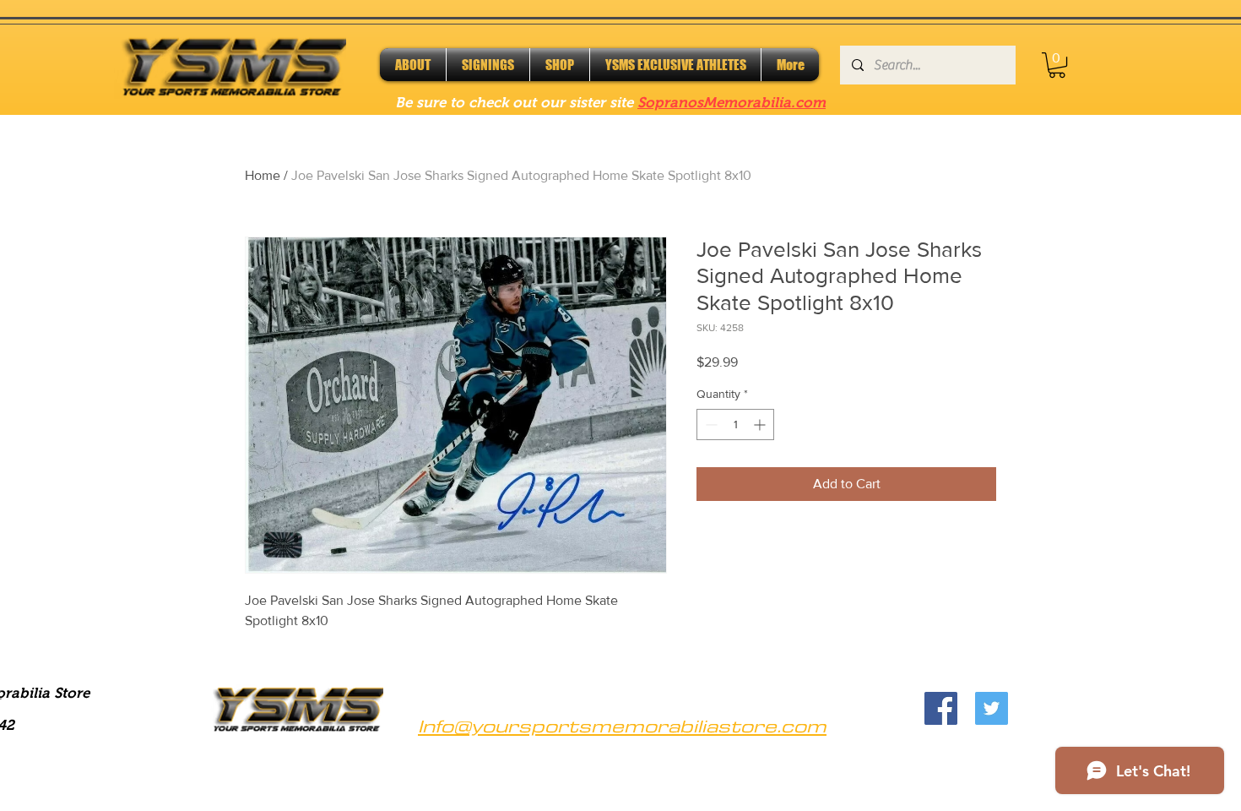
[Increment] (761, 424)
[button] (1057, 65)
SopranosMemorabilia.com (731, 103)
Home (262, 175)
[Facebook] (940, 708)
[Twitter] (991, 708)
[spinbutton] (735, 424)
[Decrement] (709, 424)
